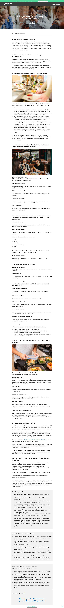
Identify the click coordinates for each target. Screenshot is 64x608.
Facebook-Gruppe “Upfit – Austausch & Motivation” (35, 439)
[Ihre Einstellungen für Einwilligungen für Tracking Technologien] (62, 606)
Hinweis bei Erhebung (32, 606)
